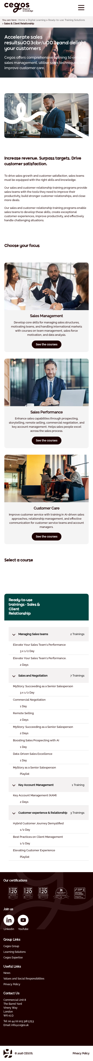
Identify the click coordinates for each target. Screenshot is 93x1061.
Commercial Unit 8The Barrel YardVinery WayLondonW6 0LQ (14, 1007)
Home (21, 20)
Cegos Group (11, 946)
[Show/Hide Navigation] (81, 7)
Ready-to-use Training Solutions (66, 20)
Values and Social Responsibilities (23, 978)
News (6, 973)
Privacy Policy (11, 984)
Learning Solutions (14, 951)
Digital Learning (37, 20)
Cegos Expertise (13, 957)
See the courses (46, 344)
